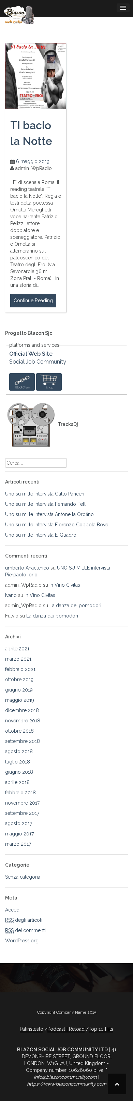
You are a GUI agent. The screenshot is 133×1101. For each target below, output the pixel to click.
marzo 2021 (18, 659)
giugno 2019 (19, 690)
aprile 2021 (17, 648)
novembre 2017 (22, 803)
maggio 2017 (19, 833)
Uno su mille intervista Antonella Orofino (49, 514)
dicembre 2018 (22, 710)
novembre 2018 (22, 720)
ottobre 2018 (19, 731)
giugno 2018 (19, 772)
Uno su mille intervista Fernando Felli (46, 504)
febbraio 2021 (20, 669)
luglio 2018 (17, 761)
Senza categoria (22, 877)
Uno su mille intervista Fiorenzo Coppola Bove (56, 524)
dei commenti (25, 930)
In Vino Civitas (64, 585)
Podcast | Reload (66, 1029)
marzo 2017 (18, 844)
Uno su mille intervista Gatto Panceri (44, 494)
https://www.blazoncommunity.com (66, 1084)
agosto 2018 (19, 751)
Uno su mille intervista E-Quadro (40, 535)
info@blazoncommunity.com (65, 1077)
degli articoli (23, 920)
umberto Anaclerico (27, 568)
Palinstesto (31, 1029)
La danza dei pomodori (75, 605)
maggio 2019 (19, 700)
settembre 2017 (22, 813)
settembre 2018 (22, 741)
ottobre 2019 (19, 679)
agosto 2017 (18, 823)
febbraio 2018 (20, 792)
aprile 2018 (17, 782)
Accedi (12, 910)
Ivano (11, 595)
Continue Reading (33, 300)
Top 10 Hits (101, 1029)
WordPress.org (22, 940)
